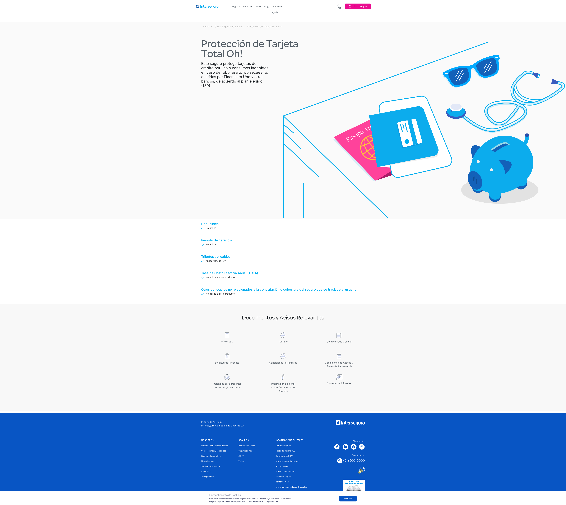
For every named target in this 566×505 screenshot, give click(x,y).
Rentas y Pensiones (246, 446)
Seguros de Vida (245, 451)
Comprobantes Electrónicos (213, 451)
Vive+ (258, 6)
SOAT (241, 456)
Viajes (240, 461)
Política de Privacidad (285, 471)
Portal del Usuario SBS (285, 451)
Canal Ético (206, 471)
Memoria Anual (207, 461)
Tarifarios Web (282, 482)
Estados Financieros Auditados (214, 446)
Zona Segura (360, 6)
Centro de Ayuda (277, 7)
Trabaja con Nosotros (210, 466)
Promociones (282, 466)
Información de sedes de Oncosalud (291, 487)
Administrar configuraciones (265, 501)
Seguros (236, 6)
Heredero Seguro (283, 477)
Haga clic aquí (215, 501)
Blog (266, 6)
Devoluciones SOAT (284, 456)
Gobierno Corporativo (211, 456)
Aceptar (348, 498)
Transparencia (207, 477)
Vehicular (247, 6)
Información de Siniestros (287, 461)
